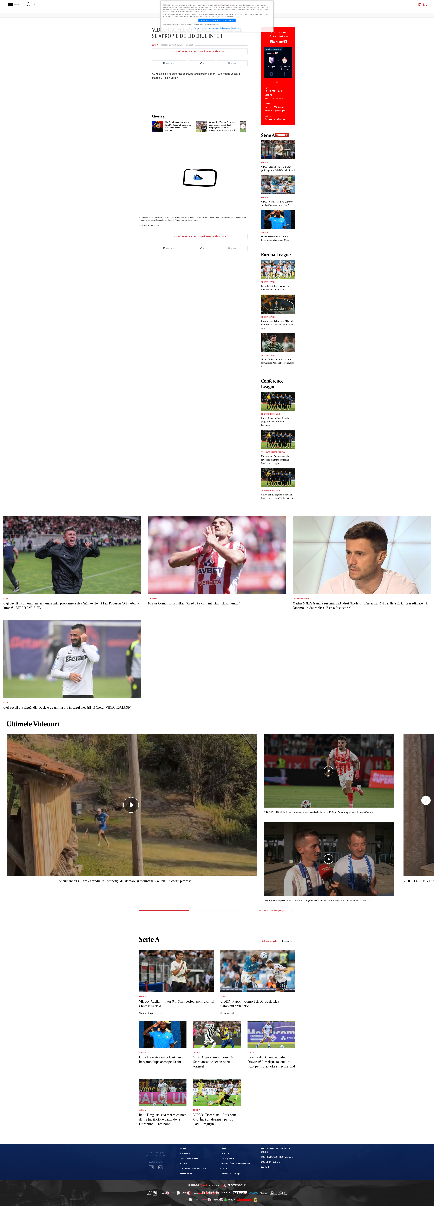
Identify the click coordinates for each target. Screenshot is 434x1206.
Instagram (160, 1167)
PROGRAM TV (186, 1173)
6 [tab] (282, 82)
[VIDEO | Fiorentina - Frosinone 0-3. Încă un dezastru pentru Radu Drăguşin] (217, 1092)
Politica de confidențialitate (277, 1156)
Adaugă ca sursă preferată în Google (200, 51)
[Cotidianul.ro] (240, 1192)
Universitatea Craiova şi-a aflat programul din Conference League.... (275, 421)
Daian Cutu (176, 45)
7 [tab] (284, 82)
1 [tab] (269, 82)
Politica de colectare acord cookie (206, 28)
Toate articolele (288, 941)
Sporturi (225, 1153)
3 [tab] (274, 82)
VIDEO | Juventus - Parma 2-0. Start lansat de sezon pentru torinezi (214, 1061)
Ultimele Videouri (33, 724)
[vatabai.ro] (255, 1199)
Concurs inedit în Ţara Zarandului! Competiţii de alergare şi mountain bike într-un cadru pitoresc (124, 881)
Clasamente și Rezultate (193, 1168)
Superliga (185, 1153)
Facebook (151, 1167)
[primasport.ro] (205, 1193)
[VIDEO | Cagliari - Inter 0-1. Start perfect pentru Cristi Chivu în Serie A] (278, 149)
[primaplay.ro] (186, 1193)
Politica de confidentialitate (230, 28)
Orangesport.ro (301, 598)
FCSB (5, 598)
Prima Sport (197, 1185)
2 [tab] (271, 82)
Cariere (265, 1166)
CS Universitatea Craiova (273, 452)
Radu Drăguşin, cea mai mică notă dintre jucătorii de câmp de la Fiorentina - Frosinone (162, 1119)
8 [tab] (287, 82)
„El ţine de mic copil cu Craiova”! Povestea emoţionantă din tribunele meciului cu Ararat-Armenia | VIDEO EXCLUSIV (318, 900)
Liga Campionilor (189, 1158)
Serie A (155, 45)
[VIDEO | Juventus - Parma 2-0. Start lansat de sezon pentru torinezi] (217, 1034)
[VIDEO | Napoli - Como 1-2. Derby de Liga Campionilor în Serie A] (278, 184)
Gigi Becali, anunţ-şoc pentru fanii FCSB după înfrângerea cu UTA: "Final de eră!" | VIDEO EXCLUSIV (178, 126)
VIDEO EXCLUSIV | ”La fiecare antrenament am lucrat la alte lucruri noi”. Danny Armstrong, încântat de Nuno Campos (318, 812)
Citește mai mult (146, 1013)
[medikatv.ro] (264, 1193)
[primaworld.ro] (218, 1199)
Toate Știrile (227, 1158)
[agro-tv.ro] (230, 1199)
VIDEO (183, 1148)
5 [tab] (279, 82)
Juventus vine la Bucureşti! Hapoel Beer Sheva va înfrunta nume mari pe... (277, 324)
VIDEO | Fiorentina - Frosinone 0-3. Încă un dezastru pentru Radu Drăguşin (215, 1119)
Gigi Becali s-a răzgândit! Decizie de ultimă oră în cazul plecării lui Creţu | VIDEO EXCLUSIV (67, 707)
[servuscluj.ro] (244, 1199)
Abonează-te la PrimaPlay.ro (236, 1163)
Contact (224, 1168)
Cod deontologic (270, 1161)
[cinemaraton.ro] (273, 1193)
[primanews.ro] (176, 1193)
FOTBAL (183, 1163)
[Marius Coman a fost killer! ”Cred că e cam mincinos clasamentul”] (217, 555)
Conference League (270, 414)
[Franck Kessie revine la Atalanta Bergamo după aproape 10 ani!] (278, 219)
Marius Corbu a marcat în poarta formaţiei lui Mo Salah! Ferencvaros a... (277, 362)
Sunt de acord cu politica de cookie (217, 20)
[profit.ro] (226, 1193)
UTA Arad (152, 598)
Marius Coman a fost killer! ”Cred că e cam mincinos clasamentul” (194, 603)
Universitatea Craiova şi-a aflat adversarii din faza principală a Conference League (275, 459)
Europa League (268, 282)
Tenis (223, 1148)
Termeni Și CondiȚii (230, 1173)
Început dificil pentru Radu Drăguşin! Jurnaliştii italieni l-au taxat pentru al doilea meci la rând (271, 1061)
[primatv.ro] (150, 1193)
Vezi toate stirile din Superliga (271, 910)
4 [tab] (277, 82)
